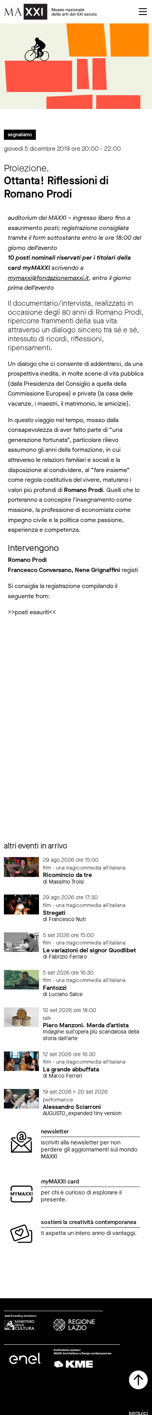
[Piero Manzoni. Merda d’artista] (21, 1016)
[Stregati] (21, 904)
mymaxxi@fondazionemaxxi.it (48, 278)
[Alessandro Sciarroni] (21, 1098)
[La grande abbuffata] (21, 1061)
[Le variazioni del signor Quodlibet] (21, 941)
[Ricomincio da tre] (21, 867)
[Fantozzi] (21, 979)
